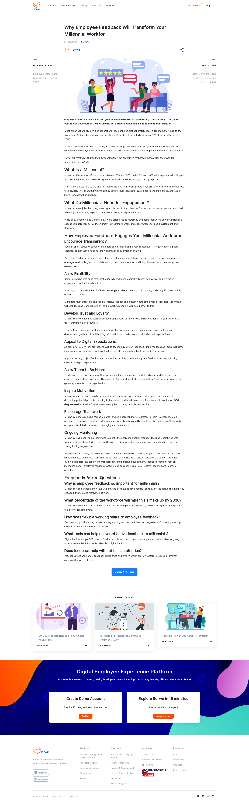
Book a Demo (194, 6)
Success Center (180, 770)
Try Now (85, 716)
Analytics (84, 778)
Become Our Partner (152, 759)
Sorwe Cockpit (118, 778)
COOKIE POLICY (74, 796)
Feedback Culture (88, 763)
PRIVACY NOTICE (58, 796)
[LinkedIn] (197, 796)
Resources (110, 5)
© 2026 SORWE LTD (41, 796)
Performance (86, 773)
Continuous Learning (89, 768)
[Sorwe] (36, 6)
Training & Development (122, 768)
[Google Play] (54, 779)
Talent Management (120, 763)
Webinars (177, 765)
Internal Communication (122, 773)
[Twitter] (202, 796)
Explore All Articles (124, 572)
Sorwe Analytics (119, 783)
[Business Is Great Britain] (155, 773)
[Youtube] (213, 796)
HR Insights (147, 765)
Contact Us (147, 754)
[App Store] (54, 772)
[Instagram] (208, 796)
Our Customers (69, 5)
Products (51, 5)
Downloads (178, 759)
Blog (175, 754)
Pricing (84, 5)
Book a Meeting (163, 716)
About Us (96, 5)
